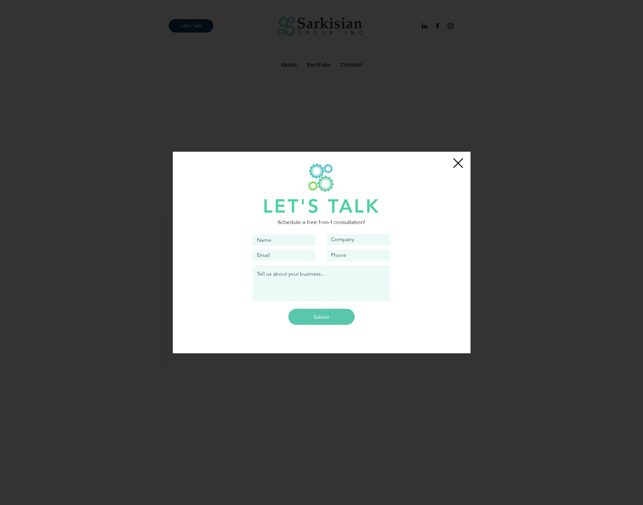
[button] (458, 163)
